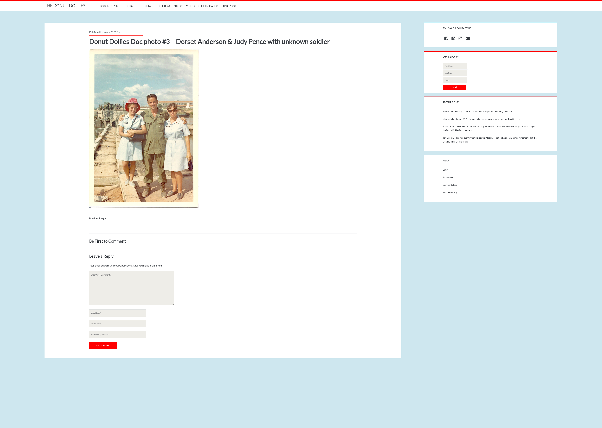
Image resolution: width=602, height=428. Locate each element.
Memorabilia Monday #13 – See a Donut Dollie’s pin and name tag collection (477, 111)
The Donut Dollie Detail (137, 6)
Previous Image (97, 218)
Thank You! (229, 6)
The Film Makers (208, 6)
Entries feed (448, 177)
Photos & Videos (184, 6)
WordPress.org (450, 192)
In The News (163, 6)
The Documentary (107, 6)
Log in (445, 170)
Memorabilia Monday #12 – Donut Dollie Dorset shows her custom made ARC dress (481, 119)
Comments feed (450, 185)
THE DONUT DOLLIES (65, 5)
